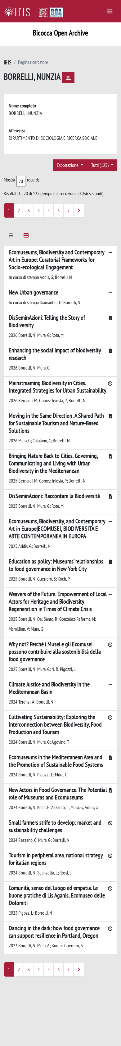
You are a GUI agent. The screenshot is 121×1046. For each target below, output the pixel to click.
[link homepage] (19, 11)
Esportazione (68, 165)
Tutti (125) (100, 165)
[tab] (11, 236)
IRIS (7, 62)
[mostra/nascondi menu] (109, 11)
